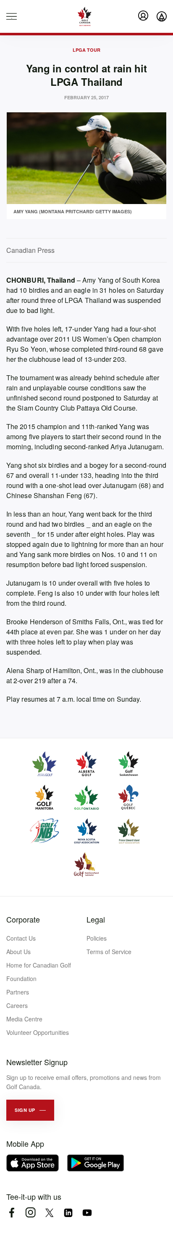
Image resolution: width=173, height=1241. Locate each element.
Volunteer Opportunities (37, 1032)
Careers (17, 1005)
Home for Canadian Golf (38, 965)
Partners (17, 992)
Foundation (21, 978)
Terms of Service (108, 951)
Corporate (23, 919)
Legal (95, 919)
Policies (96, 938)
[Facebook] (11, 1212)
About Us (18, 951)
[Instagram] (30, 1212)
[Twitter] (49, 1212)
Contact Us (21, 938)
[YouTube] (87, 1212)
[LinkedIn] (68, 1212)
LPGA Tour (86, 50)
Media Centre (24, 1019)
